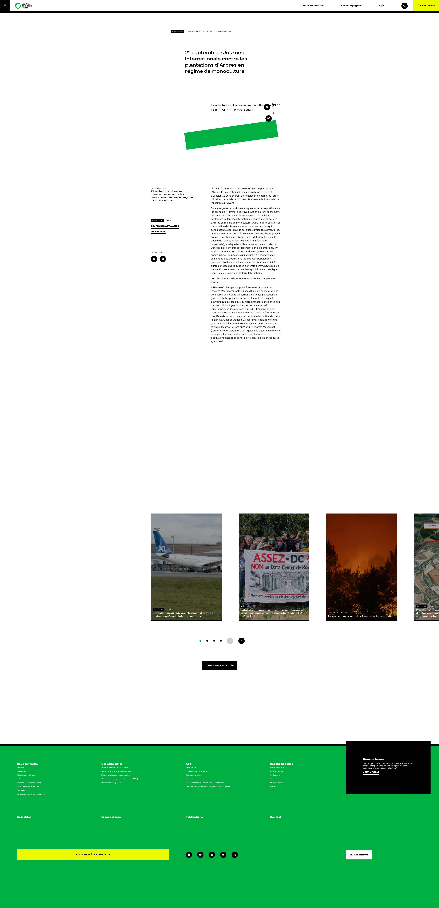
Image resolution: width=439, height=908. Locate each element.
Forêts (273, 787)
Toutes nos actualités (219, 666)
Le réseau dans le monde (28, 787)
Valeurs (20, 779)
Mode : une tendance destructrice (116, 775)
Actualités (24, 817)
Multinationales (277, 783)
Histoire (20, 767)
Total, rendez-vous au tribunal (114, 767)
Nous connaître (313, 5)
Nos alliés (21, 790)
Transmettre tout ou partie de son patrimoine (206, 783)
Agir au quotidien (193, 775)
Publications (194, 817)
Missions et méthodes (26, 775)
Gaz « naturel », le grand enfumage (116, 771)
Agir (381, 5)
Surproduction (276, 771)
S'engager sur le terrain (196, 771)
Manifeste (21, 771)
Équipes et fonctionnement (29, 783)
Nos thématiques (281, 764)
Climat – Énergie (277, 767)
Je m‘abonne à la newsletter (93, 855)
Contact (275, 817)
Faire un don (191, 767)
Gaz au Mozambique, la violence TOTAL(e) (119, 779)
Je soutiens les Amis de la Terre (31, 794)
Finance (273, 779)
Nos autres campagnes (111, 783)
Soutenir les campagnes (196, 779)
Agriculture (275, 775)
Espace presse (111, 817)
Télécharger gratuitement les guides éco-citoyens (208, 787)
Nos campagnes (351, 5)
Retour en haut (359, 855)
